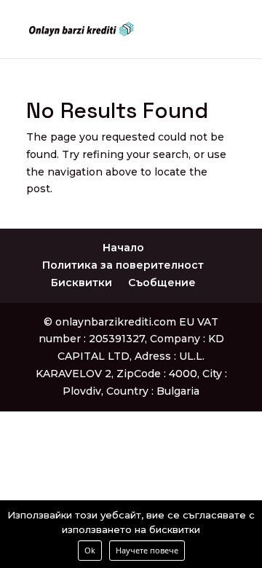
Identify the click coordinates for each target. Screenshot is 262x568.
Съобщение (162, 282)
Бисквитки (81, 282)
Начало (123, 247)
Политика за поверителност (123, 265)
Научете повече (147, 550)
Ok (89, 550)
